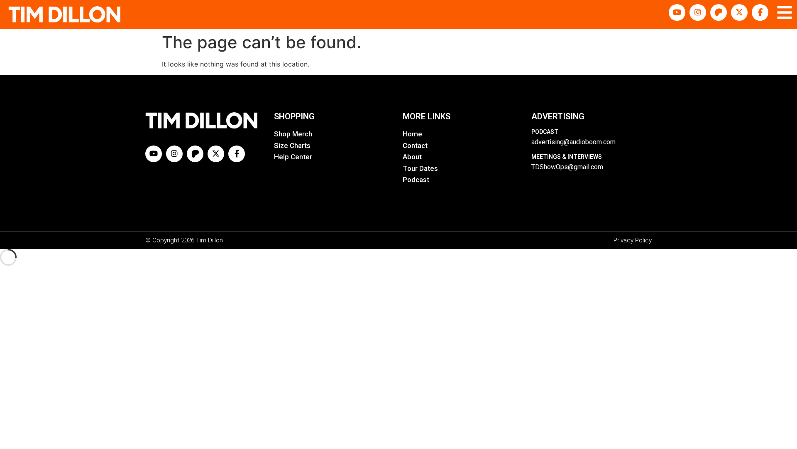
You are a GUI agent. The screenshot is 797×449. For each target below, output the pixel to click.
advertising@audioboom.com (573, 142)
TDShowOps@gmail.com (567, 167)
